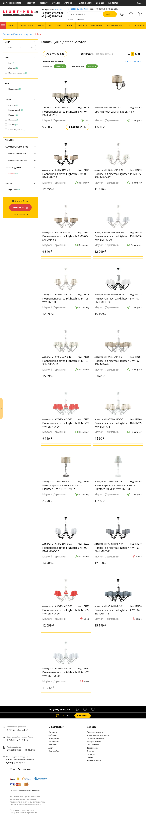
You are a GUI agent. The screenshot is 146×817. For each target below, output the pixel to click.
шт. (63, 715)
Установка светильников (98, 735)
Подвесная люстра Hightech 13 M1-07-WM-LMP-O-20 (65, 674)
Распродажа (53, 741)
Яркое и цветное (16, 129)
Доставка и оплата (12, 2)
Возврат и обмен (94, 741)
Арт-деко (13, 105)
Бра (11, 63)
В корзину (75, 126)
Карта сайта (53, 751)
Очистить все (133, 61)
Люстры (13, 68)
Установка (69, 2)
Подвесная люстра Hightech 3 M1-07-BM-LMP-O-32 (117, 300)
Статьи (90, 757)
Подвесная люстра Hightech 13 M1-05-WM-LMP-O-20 (118, 237)
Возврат (43, 2)
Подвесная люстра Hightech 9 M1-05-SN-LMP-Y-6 (65, 237)
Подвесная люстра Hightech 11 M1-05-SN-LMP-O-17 (118, 175)
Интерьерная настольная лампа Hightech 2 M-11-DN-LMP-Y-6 (62, 487)
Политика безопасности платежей (25, 790)
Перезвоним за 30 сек (77, 9)
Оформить (82, 716)
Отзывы (56, 2)
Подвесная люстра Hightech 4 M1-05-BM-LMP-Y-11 (117, 549)
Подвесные (15, 89)
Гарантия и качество (96, 738)
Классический (15, 110)
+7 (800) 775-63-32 (52, 13)
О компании (56, 726)
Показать (18, 207)
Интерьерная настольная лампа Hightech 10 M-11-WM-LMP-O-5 (115, 487)
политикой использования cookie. (26, 804)
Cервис (91, 726)
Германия (14, 189)
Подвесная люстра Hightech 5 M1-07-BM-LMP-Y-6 (65, 113)
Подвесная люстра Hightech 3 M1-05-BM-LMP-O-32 (65, 549)
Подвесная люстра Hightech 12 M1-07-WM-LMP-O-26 (65, 424)
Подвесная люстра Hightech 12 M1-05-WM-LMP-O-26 (65, 611)
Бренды (100, 2)
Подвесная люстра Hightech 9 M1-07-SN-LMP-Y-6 (117, 362)
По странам (53, 738)
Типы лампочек (94, 760)
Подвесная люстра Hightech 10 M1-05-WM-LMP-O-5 (65, 300)
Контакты (113, 2)
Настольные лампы (17, 73)
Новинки (52, 744)
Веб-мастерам (93, 744)
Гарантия (30, 2)
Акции (51, 748)
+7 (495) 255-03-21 (52, 16)
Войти (140, 3)
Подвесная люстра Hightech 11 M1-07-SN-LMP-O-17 (65, 362)
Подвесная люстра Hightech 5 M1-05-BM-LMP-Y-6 (65, 175)
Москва (58, 9)
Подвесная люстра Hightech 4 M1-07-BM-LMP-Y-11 (117, 611)
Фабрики (52, 735)
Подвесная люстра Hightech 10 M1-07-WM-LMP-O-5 (118, 424)
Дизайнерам (85, 2)
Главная (7, 34)
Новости (91, 754)
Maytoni (28, 34)
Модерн (13, 115)
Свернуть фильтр (55, 53)
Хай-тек (13, 124)
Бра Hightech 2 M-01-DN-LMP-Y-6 (115, 111)
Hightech (59, 66)
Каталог (3, 25)
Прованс (13, 120)
